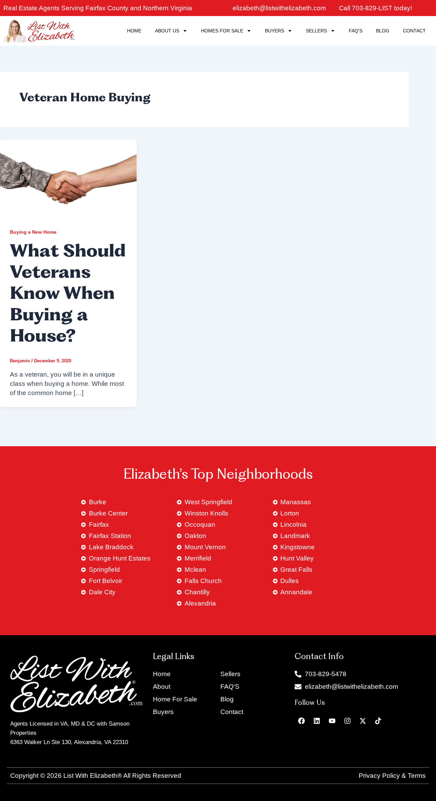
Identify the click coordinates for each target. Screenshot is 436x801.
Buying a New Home (33, 232)
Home (134, 30)
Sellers (316, 30)
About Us (167, 30)
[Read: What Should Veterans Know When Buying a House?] (68, 177)
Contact (414, 30)
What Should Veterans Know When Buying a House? (68, 295)
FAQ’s (355, 30)
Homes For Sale (222, 30)
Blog (382, 30)
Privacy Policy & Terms (392, 775)
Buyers (274, 30)
